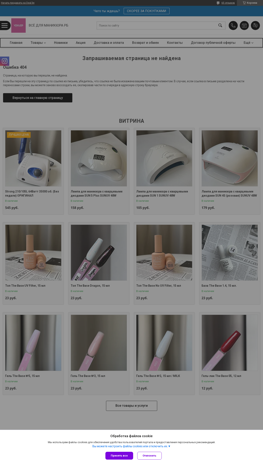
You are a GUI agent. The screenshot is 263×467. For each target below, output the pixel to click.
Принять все (119, 455)
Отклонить (149, 455)
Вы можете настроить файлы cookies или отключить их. (130, 446)
